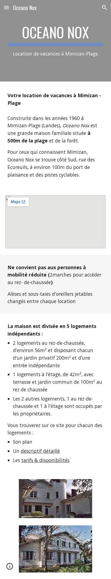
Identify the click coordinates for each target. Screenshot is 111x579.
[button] (6, 7)
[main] (55, 41)
